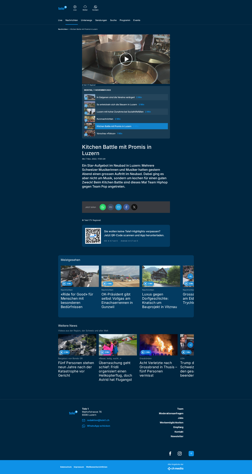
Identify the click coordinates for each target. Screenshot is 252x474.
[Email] (118, 207)
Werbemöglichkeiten (171, 422)
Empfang (178, 427)
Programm (125, 20)
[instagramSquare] (179, 453)
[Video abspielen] (126, 59)
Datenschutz (66, 467)
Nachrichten (71, 20)
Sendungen (101, 20)
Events (136, 20)
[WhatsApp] (103, 207)
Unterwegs (86, 20)
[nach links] (62, 276)
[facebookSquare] (170, 453)
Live (60, 20)
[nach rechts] (190, 276)
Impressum (79, 467)
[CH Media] (175, 468)
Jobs (180, 418)
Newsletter (177, 436)
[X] (134, 207)
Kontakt (179, 431)
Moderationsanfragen (171, 413)
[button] (110, 207)
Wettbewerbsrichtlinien (96, 467)
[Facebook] (126, 207)
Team (180, 408)
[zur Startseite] (62, 8)
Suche (113, 20)
